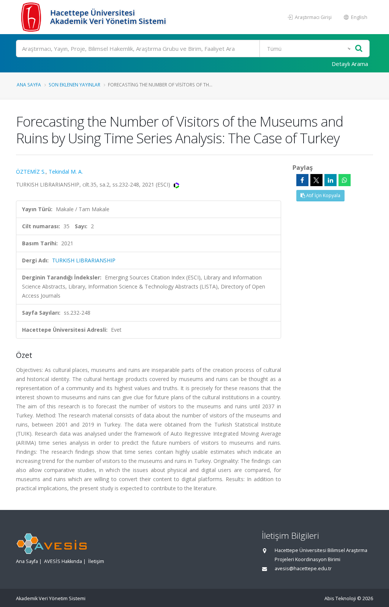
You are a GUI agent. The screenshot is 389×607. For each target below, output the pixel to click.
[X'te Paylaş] (316, 180)
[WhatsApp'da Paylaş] (344, 180)
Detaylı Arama (350, 63)
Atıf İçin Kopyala (322, 195)
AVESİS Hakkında (63, 561)
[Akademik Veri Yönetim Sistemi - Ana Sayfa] (32, 17)
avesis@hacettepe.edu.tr (303, 568)
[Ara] (358, 48)
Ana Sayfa (29, 85)
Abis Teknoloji (340, 598)
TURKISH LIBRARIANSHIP (83, 260)
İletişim (96, 561)
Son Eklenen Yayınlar (74, 85)
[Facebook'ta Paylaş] (302, 180)
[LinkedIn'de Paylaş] (330, 180)
